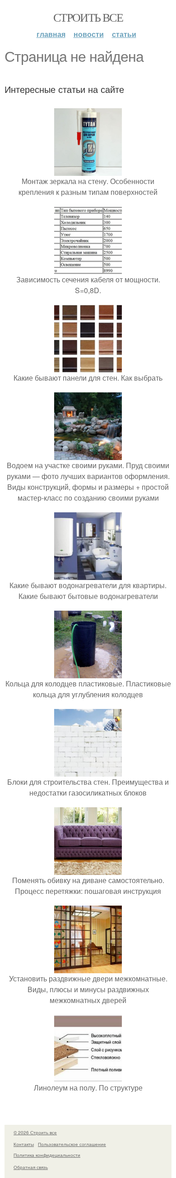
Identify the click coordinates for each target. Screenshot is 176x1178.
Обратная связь (31, 1167)
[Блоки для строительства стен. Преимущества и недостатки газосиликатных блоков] (88, 771)
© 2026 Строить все (35, 1132)
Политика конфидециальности (47, 1155)
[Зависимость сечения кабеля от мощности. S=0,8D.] (88, 268)
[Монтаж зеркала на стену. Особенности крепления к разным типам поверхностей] (88, 170)
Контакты (24, 1144)
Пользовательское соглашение (72, 1144)
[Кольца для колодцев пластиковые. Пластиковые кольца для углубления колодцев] (88, 672)
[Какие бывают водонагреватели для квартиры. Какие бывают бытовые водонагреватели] (88, 574)
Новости (89, 34)
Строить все (88, 17)
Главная (51, 34)
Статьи (124, 34)
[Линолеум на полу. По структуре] (88, 1077)
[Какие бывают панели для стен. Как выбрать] (88, 367)
